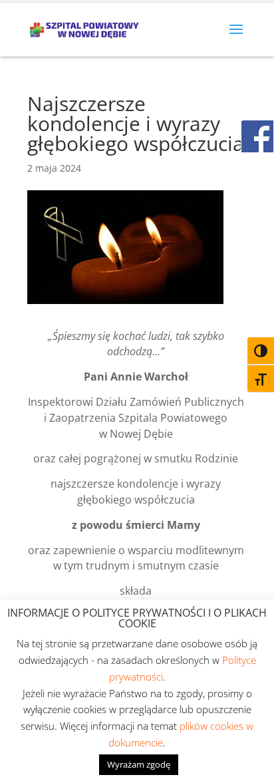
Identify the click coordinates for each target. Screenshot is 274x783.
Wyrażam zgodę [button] (138, 764)
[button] (236, 38)
